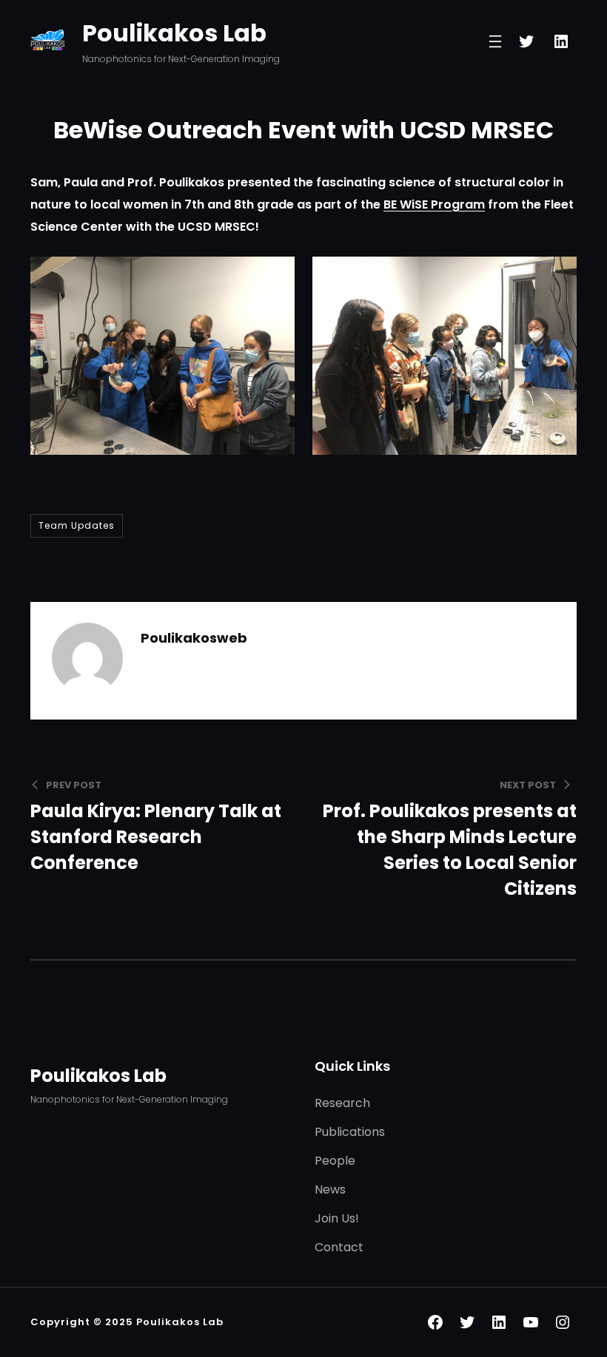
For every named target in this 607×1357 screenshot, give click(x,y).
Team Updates (76, 525)
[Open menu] (495, 41)
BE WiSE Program (434, 204)
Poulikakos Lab (174, 33)
